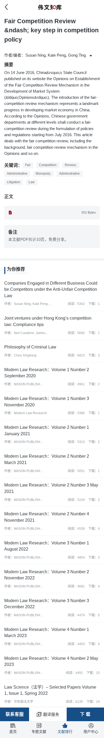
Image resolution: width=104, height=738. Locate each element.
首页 (13, 732)
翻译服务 (51, 714)
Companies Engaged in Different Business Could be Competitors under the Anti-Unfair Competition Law (50, 289)
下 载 (85, 714)
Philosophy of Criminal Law (30, 347)
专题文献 (38, 732)
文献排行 (65, 732)
